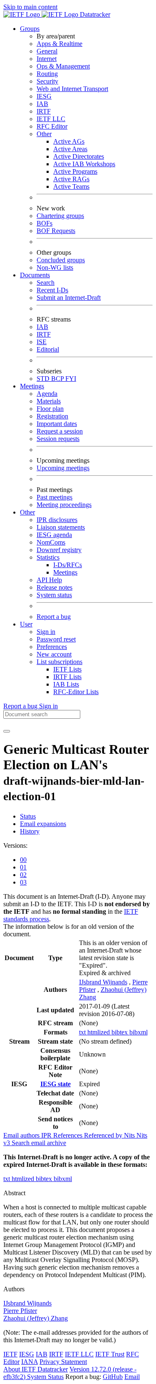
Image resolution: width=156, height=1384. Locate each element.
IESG (44, 96)
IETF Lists (67, 669)
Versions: (15, 845)
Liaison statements (61, 527)
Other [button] (27, 512)
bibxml (138, 1032)
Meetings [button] (32, 386)
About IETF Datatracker (35, 1369)
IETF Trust (109, 1354)
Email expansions (43, 823)
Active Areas (70, 148)
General (47, 51)
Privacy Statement (63, 1361)
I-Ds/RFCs (67, 564)
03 (23, 882)
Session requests (58, 438)
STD (44, 378)
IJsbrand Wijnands (103, 982)
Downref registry (59, 549)
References (68, 1135)
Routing (47, 73)
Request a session (60, 431)
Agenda (47, 393)
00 (23, 859)
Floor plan (50, 408)
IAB (42, 103)
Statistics (48, 557)
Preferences (52, 646)
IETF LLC (51, 118)
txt (83, 1032)
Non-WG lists (55, 267)
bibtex (120, 1032)
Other (44, 133)
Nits (130, 1135)
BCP (58, 378)
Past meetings (54, 497)
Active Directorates (78, 156)
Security (47, 81)
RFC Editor (52, 126)
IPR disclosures (57, 519)
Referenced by (104, 1135)
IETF (10, 1354)
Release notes (54, 587)
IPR (47, 1135)
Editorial (48, 349)
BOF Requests (56, 230)
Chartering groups (60, 215)
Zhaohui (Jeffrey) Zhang (35, 1318)
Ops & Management (63, 66)
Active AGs (68, 141)
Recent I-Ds (52, 290)
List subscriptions (59, 661)
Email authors (22, 1135)
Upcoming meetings (63, 467)
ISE (42, 341)
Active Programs (75, 171)
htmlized (99, 1032)
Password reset (56, 639)
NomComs (51, 542)
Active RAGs (71, 179)
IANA (29, 1361)
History (30, 831)
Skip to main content (30, 6)
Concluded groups (61, 260)
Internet (47, 58)
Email (132, 1376)
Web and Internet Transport (72, 88)
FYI (70, 378)
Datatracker (94, 14)
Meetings (65, 572)
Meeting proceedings (64, 504)
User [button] (26, 624)
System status (54, 594)
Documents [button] (35, 275)
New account (54, 654)
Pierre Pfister (20, 1310)
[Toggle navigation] (6, 731)
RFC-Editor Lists (76, 691)
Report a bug (54, 616)
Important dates (57, 423)
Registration (52, 416)
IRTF (44, 111)
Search (45, 282)
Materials (49, 401)
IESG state (55, 1083)
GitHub (113, 1376)
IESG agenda (54, 534)
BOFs (44, 223)
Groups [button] (30, 28)
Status (28, 816)
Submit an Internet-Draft (69, 297)
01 (23, 867)
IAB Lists (66, 684)
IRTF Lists (67, 676)
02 (23, 874)
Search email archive (39, 1142)
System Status (45, 1376)
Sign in (46, 631)
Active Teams (71, 186)
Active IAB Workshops (84, 163)
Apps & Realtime (59, 43)
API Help (49, 579)
